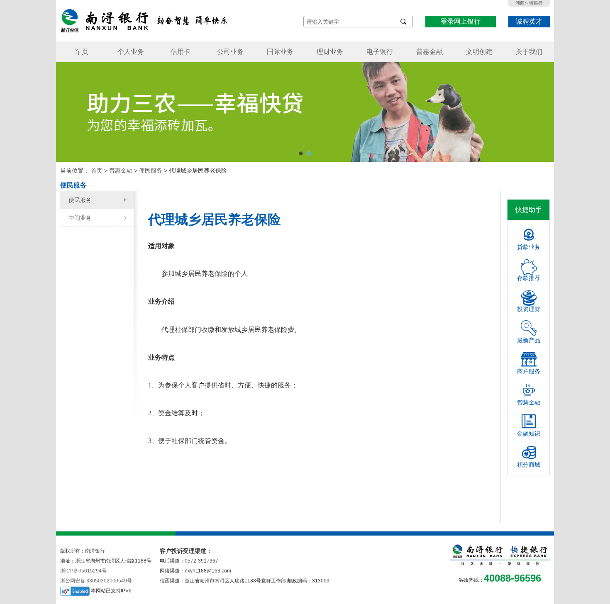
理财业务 (330, 51)
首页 (96, 170)
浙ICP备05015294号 (83, 571)
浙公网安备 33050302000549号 (96, 581)
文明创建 (479, 51)
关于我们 (529, 51)
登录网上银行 (461, 21)
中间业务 (80, 217)
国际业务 (280, 51)
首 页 (80, 51)
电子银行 (379, 51)
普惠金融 (429, 51)
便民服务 (150, 170)
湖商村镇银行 (529, 2)
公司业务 (230, 51)
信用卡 (180, 51)
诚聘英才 (529, 21)
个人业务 (130, 51)
